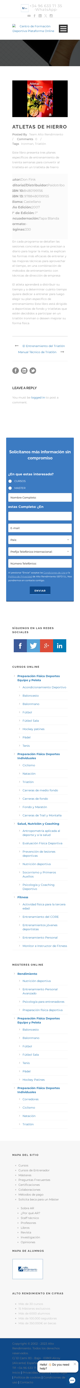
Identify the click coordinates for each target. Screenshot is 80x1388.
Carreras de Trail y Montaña (42, 815)
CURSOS (20, 481)
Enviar (40, 590)
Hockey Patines (34, 1080)
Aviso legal (59, 1372)
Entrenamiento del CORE (41, 917)
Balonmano (31, 704)
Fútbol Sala (31, 721)
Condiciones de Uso (54, 572)
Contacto (26, 1382)
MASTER (19, 488)
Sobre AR (27, 1208)
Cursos (23, 1165)
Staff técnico (30, 1218)
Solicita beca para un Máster (38, 1199)
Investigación (30, 1237)
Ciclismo (29, 765)
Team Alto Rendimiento (46, 134)
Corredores (31, 1099)
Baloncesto (31, 695)
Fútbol (27, 712)
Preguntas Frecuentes (34, 1180)
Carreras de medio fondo (40, 790)
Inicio (16, 1372)
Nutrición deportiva (37, 864)
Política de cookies (27, 1377)
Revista (26, 1232)
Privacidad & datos (36, 1372)
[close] (75, 1364)
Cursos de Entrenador (34, 1170)
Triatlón (40, 144)
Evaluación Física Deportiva (42, 843)
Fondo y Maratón (35, 807)
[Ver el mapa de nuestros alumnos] (27, 1269)
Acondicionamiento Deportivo (44, 687)
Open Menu (63, 29)
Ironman (27, 144)
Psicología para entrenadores (43, 1002)
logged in (38, 397)
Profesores (28, 1223)
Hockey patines (34, 729)
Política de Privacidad (20, 576)
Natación (29, 773)
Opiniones (28, 1242)
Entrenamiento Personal (40, 937)
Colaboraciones (29, 1189)
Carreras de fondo (35, 799)
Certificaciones (29, 1185)
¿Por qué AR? (30, 1213)
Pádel (27, 737)
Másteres (24, 1175)
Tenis (26, 746)
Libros (25, 1228)
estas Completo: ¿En (25, 507)
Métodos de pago (30, 1194)
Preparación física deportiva (43, 1010)
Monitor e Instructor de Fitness (45, 946)
